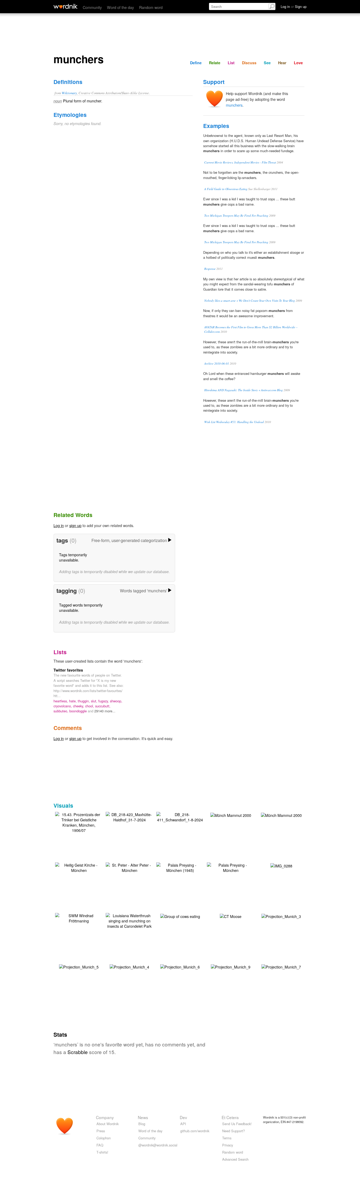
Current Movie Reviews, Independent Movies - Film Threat (240, 162)
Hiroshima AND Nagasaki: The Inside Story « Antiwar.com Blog (243, 390)
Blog (141, 1123)
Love (298, 62)
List (231, 62)
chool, (90, 705)
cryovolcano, (63, 705)
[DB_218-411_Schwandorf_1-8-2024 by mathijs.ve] (180, 816)
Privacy (227, 1145)
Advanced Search (235, 1159)
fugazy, (104, 700)
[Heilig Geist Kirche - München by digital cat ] (79, 867)
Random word (151, 7)
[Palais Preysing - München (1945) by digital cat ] (180, 867)
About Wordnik (107, 1123)
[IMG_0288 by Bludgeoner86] (281, 865)
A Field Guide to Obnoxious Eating (225, 189)
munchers (234, 105)
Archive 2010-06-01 (216, 363)
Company (105, 1117)
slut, (94, 700)
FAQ (99, 1145)
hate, (73, 700)
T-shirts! (102, 1152)
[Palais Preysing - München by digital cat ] (230, 867)
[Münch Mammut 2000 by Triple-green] (230, 814)
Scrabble (77, 1051)
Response (210, 269)
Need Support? (233, 1130)
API (183, 1123)
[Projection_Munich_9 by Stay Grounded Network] (230, 966)
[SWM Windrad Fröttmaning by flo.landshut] (79, 917)
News (143, 1117)
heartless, (61, 700)
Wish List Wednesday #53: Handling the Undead (234, 422)
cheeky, (79, 705)
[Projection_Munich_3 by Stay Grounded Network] (281, 915)
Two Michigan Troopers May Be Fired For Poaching (236, 215)
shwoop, (116, 700)
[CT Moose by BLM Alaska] (230, 915)
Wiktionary (69, 93)
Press (100, 1130)
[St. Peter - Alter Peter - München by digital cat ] (129, 867)
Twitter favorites (68, 670)
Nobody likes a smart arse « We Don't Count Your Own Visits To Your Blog (249, 300)
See (267, 62)
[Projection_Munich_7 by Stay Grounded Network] (281, 966)
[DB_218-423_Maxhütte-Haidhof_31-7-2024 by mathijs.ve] (129, 816)
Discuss (249, 62)
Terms (226, 1137)
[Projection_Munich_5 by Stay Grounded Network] (79, 966)
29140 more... (104, 710)
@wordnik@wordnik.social (157, 1145)
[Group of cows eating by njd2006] (180, 915)
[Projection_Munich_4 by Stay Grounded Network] (129, 966)
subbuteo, (61, 710)
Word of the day (120, 7)
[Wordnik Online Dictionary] (65, 6)
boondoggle (78, 710)
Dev (183, 1117)
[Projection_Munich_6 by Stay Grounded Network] (180, 966)
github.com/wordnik (194, 1130)
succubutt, (102, 705)
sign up (75, 525)
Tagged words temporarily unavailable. (81, 607)
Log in (58, 525)
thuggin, (84, 700)
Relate (214, 62)
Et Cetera (230, 1117)
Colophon (103, 1137)
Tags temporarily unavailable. (73, 557)
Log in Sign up (294, 6)
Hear (282, 62)
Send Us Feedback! (237, 1123)
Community (92, 7)
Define (196, 62)
